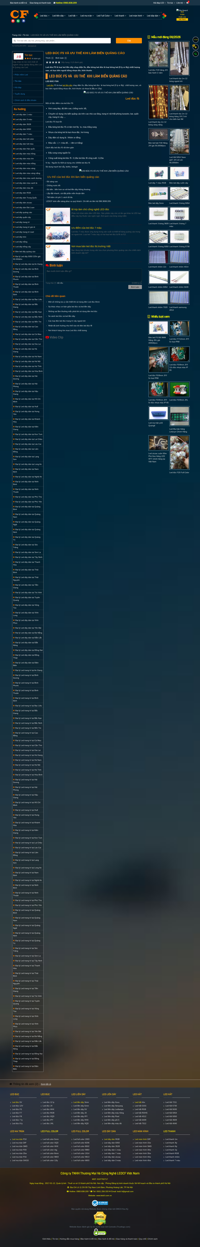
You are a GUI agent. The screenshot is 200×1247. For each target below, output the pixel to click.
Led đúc (50, 85)
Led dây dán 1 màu (23, 114)
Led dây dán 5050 (23, 129)
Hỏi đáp (17, 87)
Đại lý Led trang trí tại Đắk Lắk (28, 1041)
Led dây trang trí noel (24, 232)
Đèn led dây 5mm (156, 203)
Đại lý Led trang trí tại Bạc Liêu (28, 706)
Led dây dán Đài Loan (24, 207)
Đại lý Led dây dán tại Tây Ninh (28, 557)
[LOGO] (19, 14)
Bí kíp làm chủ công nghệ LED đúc (90, 209)
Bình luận (60, 58)
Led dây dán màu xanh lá (26, 183)
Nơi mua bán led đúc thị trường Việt (90, 246)
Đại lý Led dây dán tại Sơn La (28, 552)
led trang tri (32, 46)
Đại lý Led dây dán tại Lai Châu (28, 439)
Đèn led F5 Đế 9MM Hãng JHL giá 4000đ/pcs (157, 340)
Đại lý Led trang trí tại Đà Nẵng (28, 1036)
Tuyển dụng (19, 94)
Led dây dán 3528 (23, 124)
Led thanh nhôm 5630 (178, 287)
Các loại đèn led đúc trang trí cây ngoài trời (66, 321)
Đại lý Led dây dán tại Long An (28, 464)
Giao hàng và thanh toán (40, 2)
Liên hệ (179, 2)
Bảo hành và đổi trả (18, 2)
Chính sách (153, 1239)
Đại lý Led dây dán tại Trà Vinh (28, 592)
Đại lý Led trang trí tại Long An (28, 868)
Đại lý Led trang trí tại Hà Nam (28, 760)
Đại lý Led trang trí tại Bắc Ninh (28, 723)
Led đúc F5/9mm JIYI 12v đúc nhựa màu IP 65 (178, 367)
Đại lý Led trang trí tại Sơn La (28, 956)
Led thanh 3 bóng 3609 (158, 223)
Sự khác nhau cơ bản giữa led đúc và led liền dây (69, 306)
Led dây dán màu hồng (25, 154)
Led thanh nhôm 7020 (157, 307)
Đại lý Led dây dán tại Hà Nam (28, 356)
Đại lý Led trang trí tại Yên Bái (28, 1031)
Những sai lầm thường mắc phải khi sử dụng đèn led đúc (72, 311)
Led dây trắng (21, 242)
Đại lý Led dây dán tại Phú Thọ (28, 497)
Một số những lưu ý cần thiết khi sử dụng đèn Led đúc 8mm (74, 302)
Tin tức (170, 2)
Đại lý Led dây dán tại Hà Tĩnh (28, 366)
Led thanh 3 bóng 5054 (179, 203)
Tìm (129, 41)
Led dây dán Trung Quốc (26, 198)
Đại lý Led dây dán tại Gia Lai (28, 344)
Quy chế (142, 1239)
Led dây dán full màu (24, 144)
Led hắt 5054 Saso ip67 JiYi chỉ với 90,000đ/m (177, 160)
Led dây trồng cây (23, 247)
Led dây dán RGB (23, 193)
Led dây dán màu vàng (25, 168)
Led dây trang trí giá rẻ (25, 227)
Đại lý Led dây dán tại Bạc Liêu (28, 299)
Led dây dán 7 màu (23, 134)
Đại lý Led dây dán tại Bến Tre (28, 322)
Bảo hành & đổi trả (89, 1239)
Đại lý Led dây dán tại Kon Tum (28, 434)
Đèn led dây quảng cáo (25, 251)
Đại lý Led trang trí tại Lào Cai (28, 847)
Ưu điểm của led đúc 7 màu (86, 228)
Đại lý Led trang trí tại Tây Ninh (28, 961)
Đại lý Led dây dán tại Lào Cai (28, 444)
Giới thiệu (46, 1239)
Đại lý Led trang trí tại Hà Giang (29, 755)
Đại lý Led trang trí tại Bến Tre (28, 728)
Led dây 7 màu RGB (157, 183)
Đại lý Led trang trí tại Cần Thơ (28, 745)
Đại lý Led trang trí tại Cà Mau (28, 740)
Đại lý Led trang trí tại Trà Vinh (28, 996)
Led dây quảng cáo (23, 212)
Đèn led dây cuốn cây (178, 183)
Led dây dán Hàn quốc (25, 149)
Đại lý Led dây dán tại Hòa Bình (29, 371)
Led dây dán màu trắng (25, 163)
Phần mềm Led (21, 75)
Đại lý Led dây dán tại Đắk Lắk (28, 638)
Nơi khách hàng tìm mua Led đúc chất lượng (67, 330)
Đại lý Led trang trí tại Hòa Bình (28, 775)
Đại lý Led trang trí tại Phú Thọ (28, 900)
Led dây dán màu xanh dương (28, 178)
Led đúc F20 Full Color (179, 472)
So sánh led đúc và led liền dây (61, 316)
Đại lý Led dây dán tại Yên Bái (28, 628)
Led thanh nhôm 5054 (157, 287)
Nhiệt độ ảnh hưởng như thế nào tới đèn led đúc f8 (70, 326)
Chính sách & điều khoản (25, 100)
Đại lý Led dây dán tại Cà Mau (28, 334)
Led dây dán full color (24, 139)
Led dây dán (109, 1139)
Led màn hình (141, 1139)
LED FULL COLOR (49, 1131)
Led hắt (138, 1102)
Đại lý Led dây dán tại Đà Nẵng (28, 633)
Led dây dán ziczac (23, 202)
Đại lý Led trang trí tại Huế (26, 810)
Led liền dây (78, 1102)
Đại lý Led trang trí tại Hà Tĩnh (28, 770)
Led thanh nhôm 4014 (178, 267)
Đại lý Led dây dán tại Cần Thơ (28, 339)
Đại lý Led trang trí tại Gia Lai (28, 750)
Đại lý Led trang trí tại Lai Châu (28, 843)
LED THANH (169, 1131)
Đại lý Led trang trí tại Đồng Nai (28, 1054)
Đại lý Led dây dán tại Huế (26, 406)
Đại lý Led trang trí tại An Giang (28, 670)
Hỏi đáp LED (158, 2)
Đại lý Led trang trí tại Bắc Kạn (28, 718)
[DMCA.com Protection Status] (100, 1218)
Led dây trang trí (22, 222)
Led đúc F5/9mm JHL (178, 400)
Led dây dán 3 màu (23, 119)
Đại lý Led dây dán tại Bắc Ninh (28, 317)
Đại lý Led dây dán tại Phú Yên (28, 502)
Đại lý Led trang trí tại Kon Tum (28, 838)
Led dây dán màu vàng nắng (27, 173)
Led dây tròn (20, 237)
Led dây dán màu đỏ (24, 188)
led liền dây (67, 85)
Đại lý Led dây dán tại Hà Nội (27, 361)
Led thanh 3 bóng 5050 (158, 246)
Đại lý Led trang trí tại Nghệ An (28, 880)
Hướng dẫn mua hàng (69, 1239)
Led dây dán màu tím (24, 158)
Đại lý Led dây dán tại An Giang (28, 264)
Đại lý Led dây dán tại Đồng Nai (29, 650)
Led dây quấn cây (23, 217)
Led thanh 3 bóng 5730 (179, 246)
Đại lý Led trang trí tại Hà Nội (27, 765)
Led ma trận (17, 1139)
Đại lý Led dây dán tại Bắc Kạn (28, 312)
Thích (48, 58)
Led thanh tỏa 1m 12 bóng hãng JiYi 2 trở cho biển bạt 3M (178, 116)
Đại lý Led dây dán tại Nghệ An (28, 477)
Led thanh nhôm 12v (157, 267)
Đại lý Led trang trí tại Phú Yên (28, 905)
